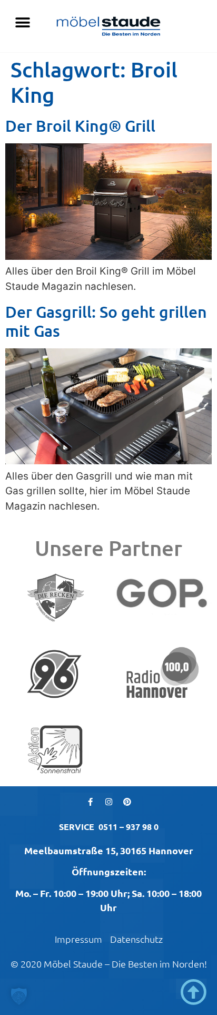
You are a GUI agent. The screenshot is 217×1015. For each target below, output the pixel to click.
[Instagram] (108, 802)
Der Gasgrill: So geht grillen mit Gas (106, 320)
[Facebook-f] (90, 802)
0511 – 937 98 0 (128, 826)
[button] (22, 22)
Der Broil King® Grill (80, 125)
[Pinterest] (127, 802)
